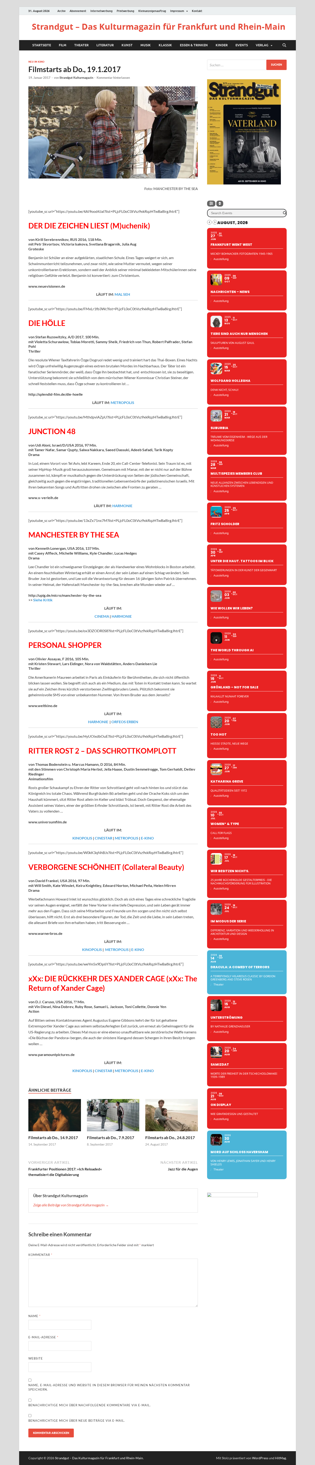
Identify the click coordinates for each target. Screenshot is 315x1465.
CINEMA (102, 616)
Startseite (41, 45)
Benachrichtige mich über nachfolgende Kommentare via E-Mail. (89, 1405)
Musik (145, 45)
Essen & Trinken (194, 45)
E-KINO (147, 838)
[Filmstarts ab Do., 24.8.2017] (171, 1116)
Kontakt (197, 11)
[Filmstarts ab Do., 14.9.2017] (54, 1116)
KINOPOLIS (82, 838)
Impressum (177, 11)
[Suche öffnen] (284, 45)
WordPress (260, 1458)
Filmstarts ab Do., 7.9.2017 (110, 1137)
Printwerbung (125, 11)
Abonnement (78, 11)
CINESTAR (103, 838)
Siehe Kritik (43, 600)
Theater (81, 45)
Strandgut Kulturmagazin (76, 77)
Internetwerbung (101, 11)
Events (241, 45)
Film (62, 45)
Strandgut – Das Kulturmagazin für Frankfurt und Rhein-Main (158, 26)
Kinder (222, 45)
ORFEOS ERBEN (124, 721)
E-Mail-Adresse (43, 1337)
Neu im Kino (36, 61)
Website (35, 1358)
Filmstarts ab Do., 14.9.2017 (53, 1137)
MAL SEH (122, 294)
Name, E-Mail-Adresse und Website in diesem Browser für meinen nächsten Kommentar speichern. (109, 1387)
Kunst (127, 45)
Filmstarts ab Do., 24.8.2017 (170, 1137)
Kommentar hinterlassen (113, 77)
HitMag (280, 1458)
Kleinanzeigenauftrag (152, 11)
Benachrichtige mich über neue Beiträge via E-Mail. (76, 1420)
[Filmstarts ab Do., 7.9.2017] (113, 1116)
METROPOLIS (122, 402)
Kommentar (40, 1255)
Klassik (165, 45)
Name (34, 1316)
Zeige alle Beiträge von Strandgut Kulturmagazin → (71, 1205)
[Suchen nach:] (247, 65)
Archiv (61, 11)
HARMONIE (122, 505)
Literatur (105, 45)
